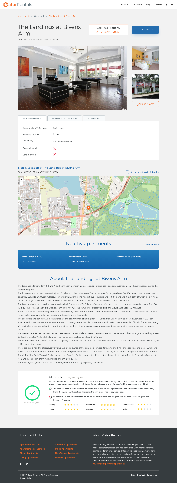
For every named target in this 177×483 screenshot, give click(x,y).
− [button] (21, 183)
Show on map (151, 244)
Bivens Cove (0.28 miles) (32, 257)
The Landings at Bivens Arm (63, 16)
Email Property (145, 30)
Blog (133, 475)
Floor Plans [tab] (94, 118)
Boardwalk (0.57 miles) (78, 257)
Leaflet (156, 234)
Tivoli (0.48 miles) (29, 261)
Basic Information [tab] (32, 118)
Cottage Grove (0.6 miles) (79, 261)
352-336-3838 (108, 32)
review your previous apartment (109, 464)
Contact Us (152, 475)
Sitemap (141, 475)
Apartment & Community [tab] (64, 118)
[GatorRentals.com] (17, 4)
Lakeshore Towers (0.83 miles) (128, 257)
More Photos (147, 104)
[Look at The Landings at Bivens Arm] (145, 59)
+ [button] (21, 179)
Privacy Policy (26, 478)
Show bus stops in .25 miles (144, 172)
